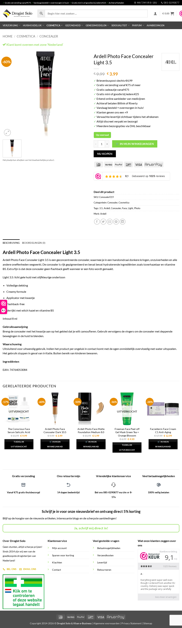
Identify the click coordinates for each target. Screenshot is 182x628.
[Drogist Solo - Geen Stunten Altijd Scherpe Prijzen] (17, 13)
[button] (155, 13)
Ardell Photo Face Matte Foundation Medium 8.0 (91, 430)
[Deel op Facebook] (97, 222)
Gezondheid (73, 25)
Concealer (48, 36)
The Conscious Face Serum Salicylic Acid (19, 430)
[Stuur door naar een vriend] (110, 222)
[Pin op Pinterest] (116, 222)
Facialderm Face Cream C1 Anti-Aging (163, 430)
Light (130, 208)
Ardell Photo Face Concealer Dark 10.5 (55, 430)
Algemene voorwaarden (106, 623)
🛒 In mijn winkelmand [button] (55, 444)
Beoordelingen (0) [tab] (33, 242)
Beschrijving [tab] (11, 242)
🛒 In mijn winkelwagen (135, 143)
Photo (137, 208)
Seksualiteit (119, 25)
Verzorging (10, 25)
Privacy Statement (131, 623)
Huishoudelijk (32, 25)
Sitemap (147, 623)
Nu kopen (105, 153)
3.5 (101, 208)
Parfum (137, 25)
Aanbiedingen (155, 25)
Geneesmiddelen (96, 25)
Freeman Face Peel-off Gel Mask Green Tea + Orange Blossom (127, 432)
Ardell (107, 208)
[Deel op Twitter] (103, 222)
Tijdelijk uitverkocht (19, 444)
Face (124, 208)
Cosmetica (53, 25)
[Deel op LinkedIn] (122, 222)
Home (7, 36)
